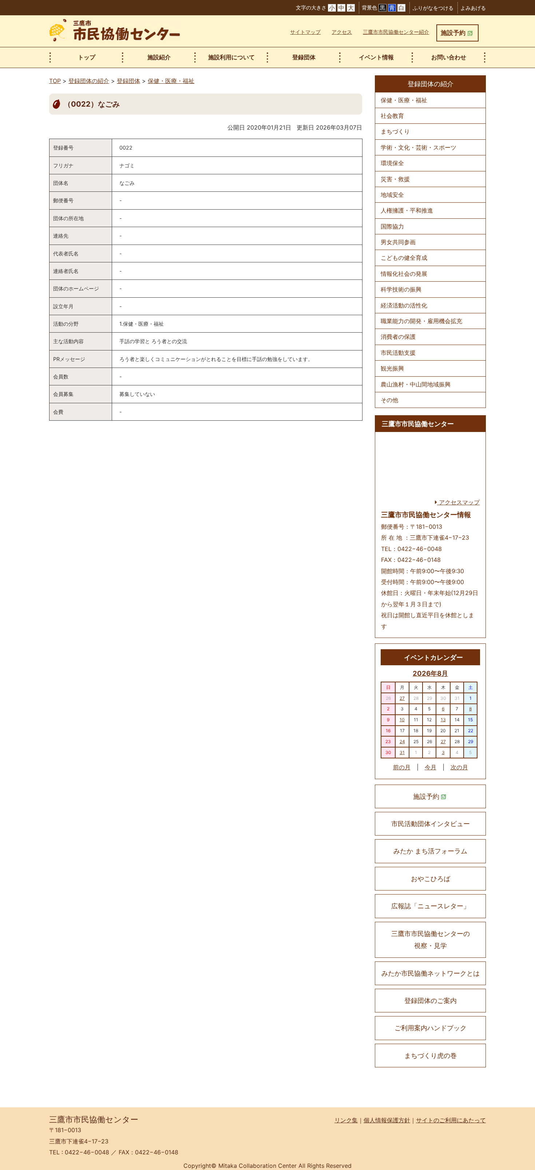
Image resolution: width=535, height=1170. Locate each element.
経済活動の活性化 (404, 305)
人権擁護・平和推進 (407, 210)
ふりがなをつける (433, 8)
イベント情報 (376, 57)
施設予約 (453, 32)
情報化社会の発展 (404, 273)
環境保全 (392, 163)
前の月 (402, 767)
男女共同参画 (398, 242)
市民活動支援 (398, 352)
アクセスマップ (458, 502)
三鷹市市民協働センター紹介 (396, 32)
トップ (86, 57)
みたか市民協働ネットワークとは (430, 973)
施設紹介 (159, 57)
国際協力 (392, 226)
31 (402, 752)
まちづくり (395, 131)
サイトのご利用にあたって (451, 1120)
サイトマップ (305, 32)
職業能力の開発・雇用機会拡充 (421, 321)
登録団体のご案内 (430, 1000)
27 (402, 698)
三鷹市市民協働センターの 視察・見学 (430, 939)
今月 (430, 767)
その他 (389, 400)
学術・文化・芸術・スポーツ (418, 147)
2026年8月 (430, 673)
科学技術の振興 (401, 289)
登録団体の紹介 (88, 80)
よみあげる (473, 8)
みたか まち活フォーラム (430, 851)
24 (402, 741)
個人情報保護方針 (387, 1120)
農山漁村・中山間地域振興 (416, 384)
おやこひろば (430, 879)
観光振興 (392, 368)
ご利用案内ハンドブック (431, 1028)
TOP (55, 80)
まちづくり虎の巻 (430, 1055)
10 (402, 719)
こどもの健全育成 (404, 257)
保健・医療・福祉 (171, 80)
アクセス (342, 32)
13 (443, 719)
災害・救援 (395, 179)
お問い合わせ (448, 57)
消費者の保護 (398, 336)
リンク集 (346, 1120)
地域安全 (392, 194)
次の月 (459, 767)
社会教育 (392, 115)
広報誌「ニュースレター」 (430, 906)
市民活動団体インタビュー (430, 824)
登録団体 (304, 57)
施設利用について (231, 57)
